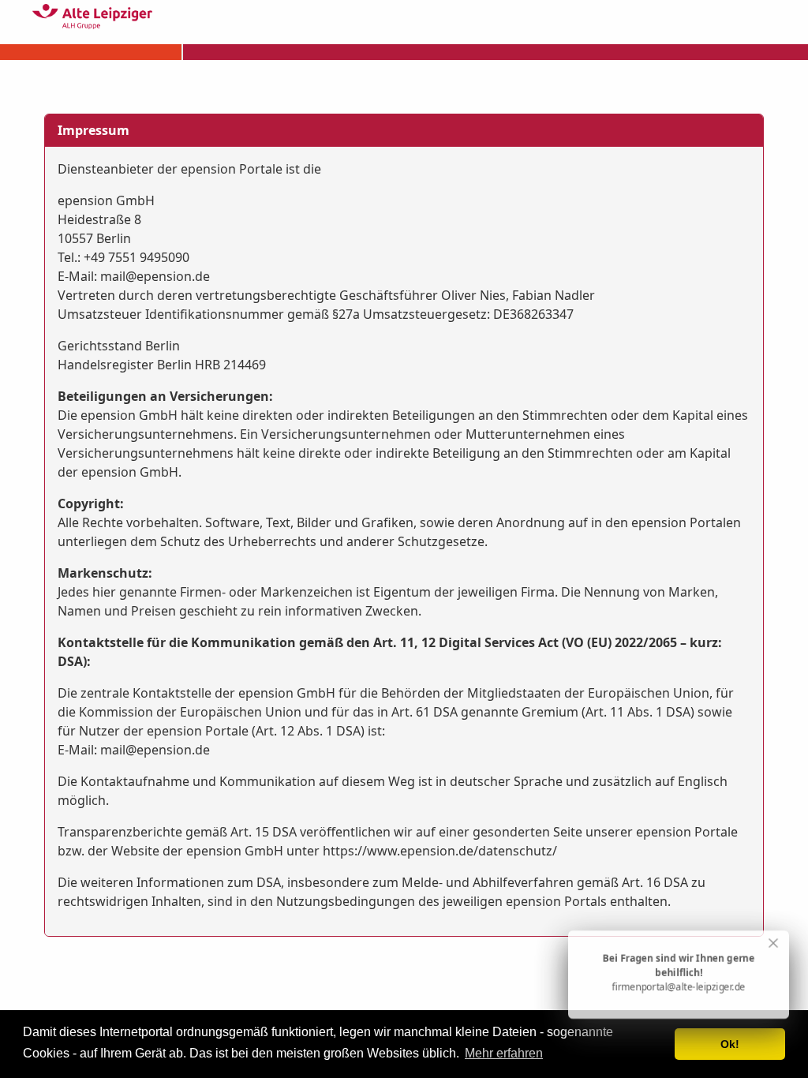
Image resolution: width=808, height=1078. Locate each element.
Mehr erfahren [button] (504, 1053)
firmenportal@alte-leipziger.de (679, 987)
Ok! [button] (729, 1044)
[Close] (773, 943)
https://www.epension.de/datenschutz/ (440, 850)
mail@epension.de (155, 276)
